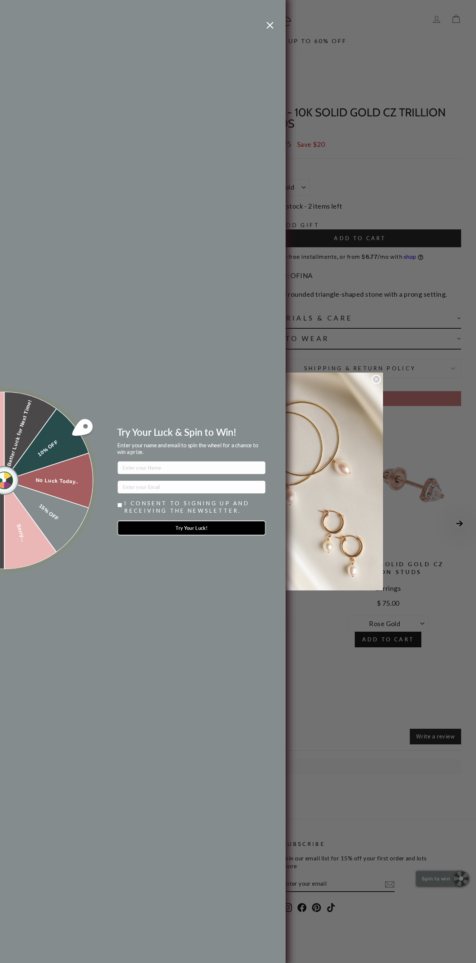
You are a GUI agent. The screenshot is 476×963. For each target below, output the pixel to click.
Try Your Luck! (192, 528)
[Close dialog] (376, 379)
